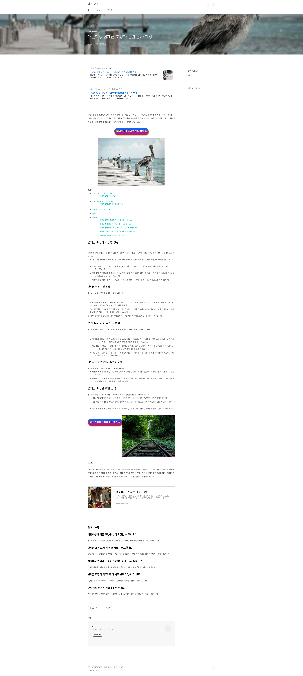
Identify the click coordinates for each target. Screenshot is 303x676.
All (189, 75)
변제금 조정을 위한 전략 (101, 209)
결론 (94, 213)
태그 (98, 10)
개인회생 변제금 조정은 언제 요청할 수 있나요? (116, 220)
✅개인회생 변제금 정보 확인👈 (131, 131)
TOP (213, 668)
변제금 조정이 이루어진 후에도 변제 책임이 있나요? (118, 231)
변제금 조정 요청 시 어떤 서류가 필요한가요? (115, 224)
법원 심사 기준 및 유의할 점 (102, 201)
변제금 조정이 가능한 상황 (102, 193)
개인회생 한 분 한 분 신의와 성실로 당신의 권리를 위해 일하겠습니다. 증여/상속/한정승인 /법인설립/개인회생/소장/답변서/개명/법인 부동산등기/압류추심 (131, 97)
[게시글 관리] (99, 608)
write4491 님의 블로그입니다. (102, 629)
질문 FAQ (95, 217)
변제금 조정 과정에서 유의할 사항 (111, 204)
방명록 (109, 10)
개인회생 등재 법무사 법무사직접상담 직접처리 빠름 (113, 92)
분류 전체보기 (193, 71)
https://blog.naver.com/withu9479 (104, 89)
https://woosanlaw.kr (98, 68)
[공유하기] (96, 608)
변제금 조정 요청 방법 (107, 196)
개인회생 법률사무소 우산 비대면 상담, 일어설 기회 (113, 71)
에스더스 (93, 3)
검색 (208, 5)
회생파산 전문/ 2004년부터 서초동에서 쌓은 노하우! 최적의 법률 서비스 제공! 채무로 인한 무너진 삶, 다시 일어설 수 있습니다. (124, 76)
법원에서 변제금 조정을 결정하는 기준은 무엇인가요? (118, 227)
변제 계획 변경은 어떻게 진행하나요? (112, 235)
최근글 (190, 88)
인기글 (197, 88)
